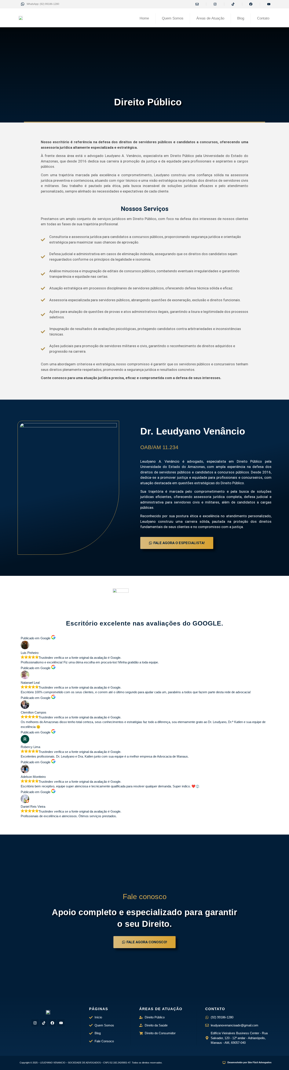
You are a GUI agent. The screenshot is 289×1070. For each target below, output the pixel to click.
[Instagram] (35, 1022)
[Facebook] (52, 1022)
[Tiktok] (43, 1022)
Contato (263, 18)
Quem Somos (172, 18)
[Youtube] (61, 1022)
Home (144, 18)
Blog (240, 18)
